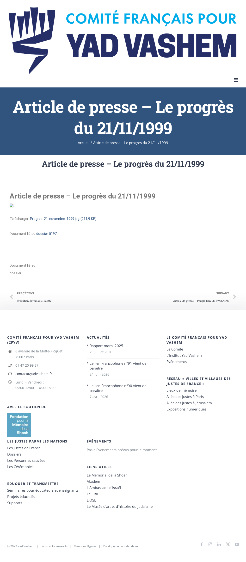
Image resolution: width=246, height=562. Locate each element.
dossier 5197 (46, 233)
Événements (176, 361)
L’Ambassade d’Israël (104, 487)
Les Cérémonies (20, 466)
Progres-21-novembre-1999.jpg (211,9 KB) (63, 219)
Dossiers (14, 454)
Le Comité (174, 349)
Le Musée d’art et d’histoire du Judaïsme (120, 506)
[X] (228, 543)
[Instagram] (210, 544)
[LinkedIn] (219, 544)
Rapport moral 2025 (106, 345)
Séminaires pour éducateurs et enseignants (42, 490)
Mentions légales (85, 546)
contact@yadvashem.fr (33, 373)
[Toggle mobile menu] (236, 79)
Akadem (93, 481)
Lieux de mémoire (181, 390)
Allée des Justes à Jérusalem (189, 402)
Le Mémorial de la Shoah (107, 475)
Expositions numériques (186, 409)
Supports (14, 502)
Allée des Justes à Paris (185, 396)
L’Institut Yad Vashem (184, 355)
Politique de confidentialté (120, 546)
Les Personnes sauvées (26, 460)
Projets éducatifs (21, 496)
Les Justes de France (23, 447)
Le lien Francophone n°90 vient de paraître (118, 388)
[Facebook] (202, 544)
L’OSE (91, 500)
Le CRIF (93, 493)
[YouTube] (237, 544)
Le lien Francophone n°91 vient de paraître (118, 365)
